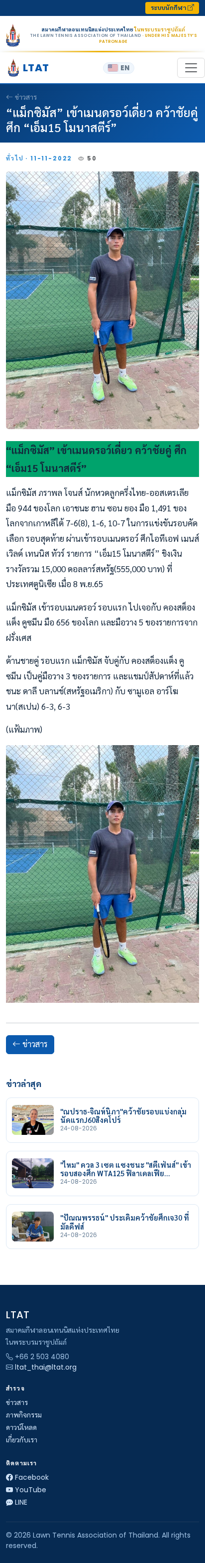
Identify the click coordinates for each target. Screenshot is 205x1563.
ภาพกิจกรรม (24, 1415)
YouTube (30, 1490)
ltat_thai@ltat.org (46, 1367)
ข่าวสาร (26, 97)
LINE (21, 1502)
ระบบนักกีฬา (169, 7)
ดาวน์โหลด (21, 1427)
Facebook (32, 1477)
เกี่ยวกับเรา (21, 1440)
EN (124, 68)
